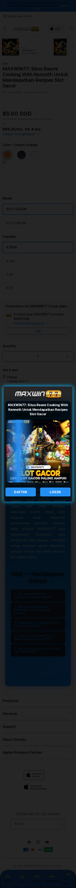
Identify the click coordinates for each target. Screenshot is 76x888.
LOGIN (55, 492)
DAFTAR (20, 492)
